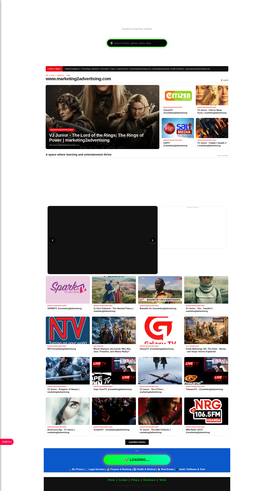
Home (111, 480)
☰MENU (7, 442)
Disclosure (149, 480)
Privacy (135, 480)
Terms (162, 480)
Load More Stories (137, 442)
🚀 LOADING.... (137, 460)
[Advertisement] (137, 10)
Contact (123, 480)
